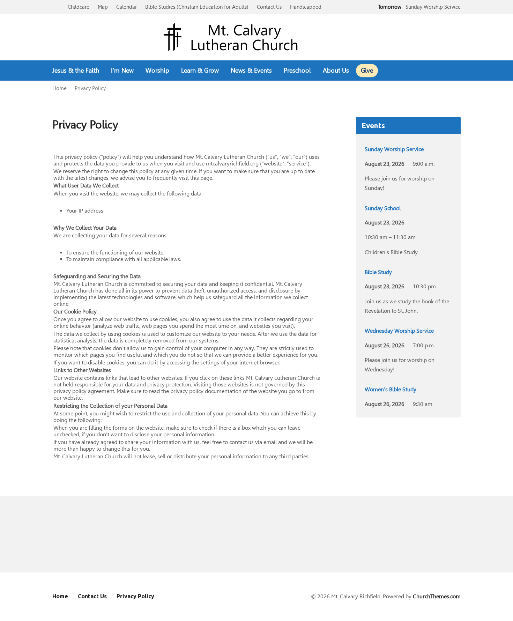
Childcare (78, 6)
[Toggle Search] (54, 7)
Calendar (126, 6)
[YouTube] (446, 71)
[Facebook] (435, 71)
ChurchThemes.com (437, 596)
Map (103, 6)
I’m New (122, 70)
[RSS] (458, 71)
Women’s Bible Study (390, 389)
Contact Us (269, 6)
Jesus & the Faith (75, 70)
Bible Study (378, 272)
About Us (336, 70)
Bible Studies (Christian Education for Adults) (196, 6)
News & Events (251, 70)
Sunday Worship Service (394, 149)
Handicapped (305, 6)
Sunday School (383, 208)
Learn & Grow (200, 70)
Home (59, 88)
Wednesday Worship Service (399, 330)
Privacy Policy (90, 88)
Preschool (297, 70)
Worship (157, 70)
